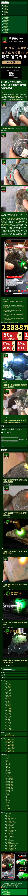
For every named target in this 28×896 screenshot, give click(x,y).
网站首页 (8, 67)
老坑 (8, 828)
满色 (7, 809)
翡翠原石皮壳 (9, 784)
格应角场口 (6, 29)
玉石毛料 (8, 775)
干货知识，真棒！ (11, 735)
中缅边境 (8, 687)
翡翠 (7, 755)
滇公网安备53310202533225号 (9, 887)
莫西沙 (8, 763)
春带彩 (8, 769)
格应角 (8, 800)
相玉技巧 (8, 683)
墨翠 (7, 805)
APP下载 (5, 891)
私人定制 (8, 723)
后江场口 (5, 24)
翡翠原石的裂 (9, 790)
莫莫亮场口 (6, 30)
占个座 (8, 734)
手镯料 (8, 808)
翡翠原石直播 (9, 779)
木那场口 (5, 23)
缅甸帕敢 (8, 686)
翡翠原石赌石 (9, 785)
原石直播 (8, 695)
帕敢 (7, 760)
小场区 (8, 720)
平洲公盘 (8, 722)
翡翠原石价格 (14, 322)
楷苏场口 (8, 702)
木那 (7, 761)
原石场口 (5, 8)
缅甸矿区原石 (6, 892)
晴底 (7, 803)
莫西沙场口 (6, 18)
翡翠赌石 (5, 11)
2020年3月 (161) (10, 739)
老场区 (8, 717)
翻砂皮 (8, 796)
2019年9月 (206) (10, 748)
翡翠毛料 (10, 831)
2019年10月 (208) (10, 747)
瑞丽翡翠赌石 (9, 778)
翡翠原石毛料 (9, 782)
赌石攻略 (8, 693)
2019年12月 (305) (10, 744)
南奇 (7, 799)
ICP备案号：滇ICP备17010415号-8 (9, 885)
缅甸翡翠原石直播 (6, 224)
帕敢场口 (5, 26)
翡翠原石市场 (11, 846)
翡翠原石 (5, 7)
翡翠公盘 (5, 32)
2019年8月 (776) (10, 750)
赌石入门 (8, 681)
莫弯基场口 (6, 17)
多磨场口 (8, 704)
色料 (10, 322)
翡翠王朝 (5, 14)
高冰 (7, 806)
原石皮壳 (5, 10)
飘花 (7, 797)
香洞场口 (8, 705)
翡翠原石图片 (11, 848)
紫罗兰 (8, 767)
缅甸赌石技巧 (11, 818)
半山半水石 (9, 776)
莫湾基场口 (9, 710)
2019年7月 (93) (10, 751)
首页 (4, 5)
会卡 (7, 322)
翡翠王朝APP (4, 221)
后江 (7, 758)
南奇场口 (5, 27)
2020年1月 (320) (10, 742)
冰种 (7, 766)
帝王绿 (8, 791)
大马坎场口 (6, 20)
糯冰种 (8, 802)
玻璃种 (8, 770)
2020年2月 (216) (10, 741)
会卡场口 (5, 21)
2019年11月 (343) (10, 745)
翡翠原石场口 (9, 781)
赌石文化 (8, 692)
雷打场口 (8, 707)
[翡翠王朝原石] (5, 1)
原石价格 (5, 13)
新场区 (8, 719)
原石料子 (8, 690)
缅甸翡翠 (12, 214)
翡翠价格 (10, 849)
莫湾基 (8, 794)
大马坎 (8, 764)
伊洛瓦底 (8, 714)
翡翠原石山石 (9, 788)
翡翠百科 (8, 713)
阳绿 (7, 793)
